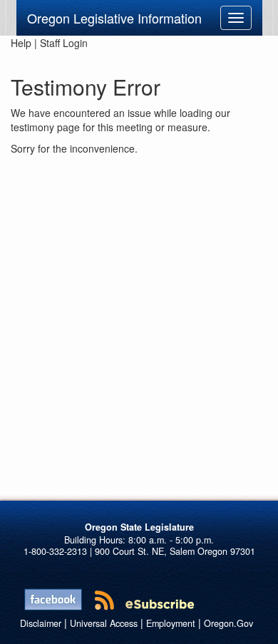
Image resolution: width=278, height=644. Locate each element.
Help (21, 43)
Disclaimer (40, 623)
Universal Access (104, 623)
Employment (170, 623)
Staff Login (64, 43)
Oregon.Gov (228, 623)
